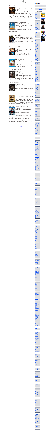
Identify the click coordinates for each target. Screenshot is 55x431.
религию (36, 319)
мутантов (36, 232)
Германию (36, 94)
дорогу (35, 124)
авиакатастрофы (36, 17)
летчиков (36, 202)
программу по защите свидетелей (37, 308)
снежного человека (37, 351)
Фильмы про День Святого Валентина (43, 18)
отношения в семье (37, 272)
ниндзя (35, 244)
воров (35, 81)
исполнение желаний (37, 176)
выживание (36, 90)
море (35, 227)
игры (35, 162)
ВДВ (35, 69)
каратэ (35, 179)
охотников (36, 276)
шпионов (36, 415)
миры (35, 223)
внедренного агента (37, 76)
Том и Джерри (40, 9)
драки (35, 127)
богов (35, 54)
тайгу (35, 373)
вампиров (36, 67)
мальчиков (36, 214)
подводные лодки (37, 294)
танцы (35, 374)
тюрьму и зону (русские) (36, 384)
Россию (35, 323)
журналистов (36, 147)
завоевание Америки (37, 149)
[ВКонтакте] (35, 3)
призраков (36, 305)
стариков (36, 364)
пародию (36, 280)
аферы (35, 40)
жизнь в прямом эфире (37, 145)
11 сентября (36, 14)
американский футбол (37, 29)
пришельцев (36, 307)
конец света (36, 190)
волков (35, 80)
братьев (36, 59)
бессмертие (36, 47)
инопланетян (36, 170)
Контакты (21, 126)
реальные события (37, 318)
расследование (36, 316)
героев (35, 95)
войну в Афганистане (37, 79)
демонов (36, 112)
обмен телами (36, 255)
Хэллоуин (36, 400)
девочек (35, 110)
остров (35, 268)
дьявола (36, 133)
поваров (36, 293)
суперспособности (37, 368)
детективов (36, 115)
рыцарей (36, 328)
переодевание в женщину (36, 284)
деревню (36, 114)
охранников (36, 277)
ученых (35, 391)
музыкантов (36, 230)
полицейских (36, 299)
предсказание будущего (36, 302)
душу (35, 131)
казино (35, 178)
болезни (36, 56)
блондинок (36, 52)
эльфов (35, 420)
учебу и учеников (36, 390)
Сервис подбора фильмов (40, 5)
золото (35, 159)
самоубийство (36, 332)
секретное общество (37, 338)
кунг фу (35, 198)
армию (35, 36)
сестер (35, 340)
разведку (36, 314)
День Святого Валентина (36, 113)
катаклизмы (36, 180)
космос (35, 194)
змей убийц (36, 154)
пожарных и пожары (37, 297)
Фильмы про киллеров (43, 35)
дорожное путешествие (36, 125)
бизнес (35, 49)
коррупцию (36, 193)
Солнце (35, 355)
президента (36, 303)
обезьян (36, 254)
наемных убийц (36, 235)
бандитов (36, 42)
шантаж (35, 410)
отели (35, 270)
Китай (35, 184)
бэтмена (36, 65)
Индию (35, 167)
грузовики (36, 105)
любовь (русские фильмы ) (36, 211)
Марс (35, 217)
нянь (35, 252)
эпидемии (36, 422)
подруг (35, 296)
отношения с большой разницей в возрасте (37, 273)
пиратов (36, 288)
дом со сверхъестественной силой (37, 123)
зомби (35, 160)
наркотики (36, 237)
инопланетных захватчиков (36, 169)
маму (35, 216)
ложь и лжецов (36, 204)
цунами (35, 402)
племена (36, 290)
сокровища (36, 354)
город (35, 102)
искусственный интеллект (36, 174)
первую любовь (36, 283)
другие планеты (36, 129)
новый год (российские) (36, 248)
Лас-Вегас (36, 200)
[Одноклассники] (36, 3)
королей (36, 192)
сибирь (35, 342)
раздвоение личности (37, 315)
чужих (35, 408)
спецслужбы (36, 357)
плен (35, 291)
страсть (35, 365)
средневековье (36, 360)
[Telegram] (37, 3)
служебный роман (37, 347)
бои (35, 55)
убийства (36, 386)
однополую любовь (37, 260)
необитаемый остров (37, 241)
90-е (35, 15)
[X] (38, 3)
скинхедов (36, 344)
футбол (35, 395)
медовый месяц (36, 220)
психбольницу (36, 310)
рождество (36, 322)
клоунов (35, 187)
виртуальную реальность (36, 74)
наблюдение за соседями (36, 234)
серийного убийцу (37, 339)
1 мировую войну (36, 13)
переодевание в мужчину (36, 285)
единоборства (36, 138)
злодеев (36, 152)
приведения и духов (37, 304)
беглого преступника (37, 45)
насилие (36, 238)
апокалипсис (36, 34)
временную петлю (37, 84)
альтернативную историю (36, 27)
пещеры (36, 286)
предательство (36, 301)
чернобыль (36, 405)
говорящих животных (37, 100)
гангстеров (36, 92)
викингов (36, 73)
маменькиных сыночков (36, 215)
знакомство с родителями (36, 156)
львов (35, 208)
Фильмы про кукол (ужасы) (43, 41)
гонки (35, 101)
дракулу (35, 128)
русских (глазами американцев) (36, 325)
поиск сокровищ (36, 298)
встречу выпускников (37, 86)
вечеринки (36, 71)
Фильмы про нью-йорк (43, 29)
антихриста (36, 32)
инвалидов (36, 166)
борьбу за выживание (37, 57)
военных (36, 78)
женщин (36, 141)
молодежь (36, 226)
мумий (35, 231)
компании (36, 189)
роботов (36, 321)
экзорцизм (36, 417)
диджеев (36, 119)
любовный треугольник (37, 210)
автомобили (36, 18)
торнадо (36, 380)
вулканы (36, 88)
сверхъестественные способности (37, 336)
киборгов (36, 183)
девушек (36, 111)
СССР (35, 362)
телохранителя (36, 376)
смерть (35, 349)
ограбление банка (37, 257)
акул (35, 24)
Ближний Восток (36, 51)
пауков (35, 281)
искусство (36, 175)
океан (35, 264)
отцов (35, 274)
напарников (36, 236)
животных (36, 143)
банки (35, 43)
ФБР (35, 393)
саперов (36, 333)
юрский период (36, 426)
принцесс (36, 306)
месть (35, 221)
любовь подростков (37, 212)
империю (36, 164)
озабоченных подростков (36, 262)
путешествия (36, 312)
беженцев (36, 46)
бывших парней (36, 63)
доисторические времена (36, 122)
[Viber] (39, 3)
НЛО (35, 246)
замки (35, 150)
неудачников (36, 242)
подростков (36, 295)
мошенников (36, 228)
